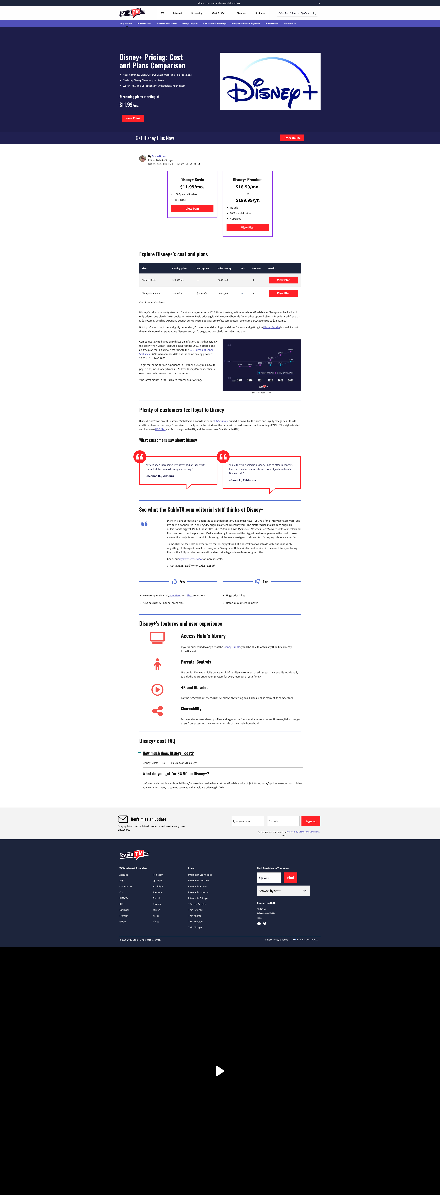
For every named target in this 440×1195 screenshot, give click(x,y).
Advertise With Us (266, 913)
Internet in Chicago (198, 898)
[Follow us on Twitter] (265, 924)
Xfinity (156, 921)
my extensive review (190, 559)
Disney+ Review (144, 23)
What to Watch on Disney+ (214, 23)
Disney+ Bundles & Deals (166, 23)
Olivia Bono (159, 156)
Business (260, 13)
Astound (123, 874)
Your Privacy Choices (307, 939)
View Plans (135, 118)
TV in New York (195, 909)
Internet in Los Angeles (200, 874)
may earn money (209, 3)
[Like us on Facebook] (259, 924)
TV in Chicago (195, 927)
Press (259, 917)
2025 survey (221, 421)
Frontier (123, 915)
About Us (261, 908)
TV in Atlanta (194, 915)
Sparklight (158, 886)
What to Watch (219, 13)
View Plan (192, 208)
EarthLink (124, 909)
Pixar (189, 595)
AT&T (122, 880)
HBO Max (160, 429)
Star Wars (174, 595)
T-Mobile (157, 904)
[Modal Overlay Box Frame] (220, 823)
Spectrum (158, 892)
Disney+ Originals (190, 23)
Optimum (157, 880)
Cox (121, 892)
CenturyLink (125, 886)
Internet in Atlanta (197, 886)
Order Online (292, 138)
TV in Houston (195, 921)
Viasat (156, 915)
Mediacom (158, 874)
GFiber (122, 921)
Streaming (196, 13)
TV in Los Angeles (197, 904)
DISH (121, 904)
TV (162, 13)
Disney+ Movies (271, 23)
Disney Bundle (271, 327)
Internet (177, 13)
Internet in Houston (198, 892)
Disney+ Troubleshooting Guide (246, 23)
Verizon (156, 909)
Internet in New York (198, 880)
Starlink (157, 898)
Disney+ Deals (290, 23)
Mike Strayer (166, 160)
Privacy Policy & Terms (276, 939)
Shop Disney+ (125, 23)
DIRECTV (123, 898)
